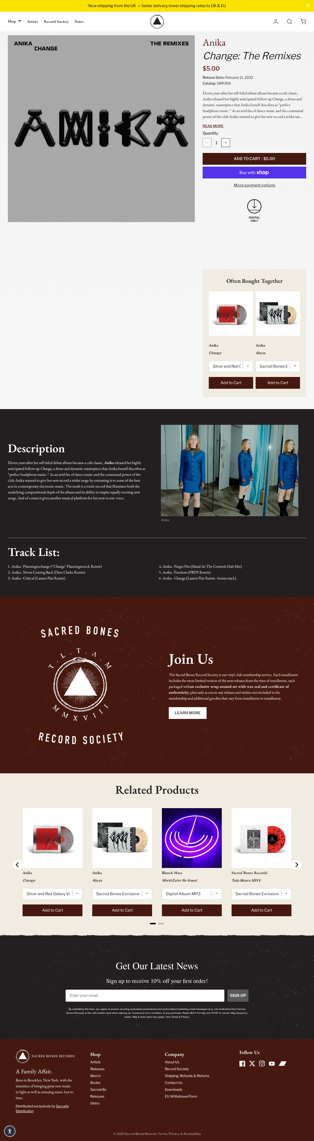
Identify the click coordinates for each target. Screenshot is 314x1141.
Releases (97, 1069)
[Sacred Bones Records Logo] (157, 21)
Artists (32, 21)
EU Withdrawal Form (181, 1096)
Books (95, 1082)
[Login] (276, 21)
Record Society (56, 21)
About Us (172, 1062)
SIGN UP (238, 995)
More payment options (254, 185)
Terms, (163, 1134)
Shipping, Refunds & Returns (187, 1076)
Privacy (174, 1134)
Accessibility (192, 1134)
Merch (95, 1076)
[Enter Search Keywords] (289, 21)
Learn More (188, 713)
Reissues (97, 1096)
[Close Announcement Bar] (308, 5)
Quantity (210, 133)
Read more (213, 126)
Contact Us (174, 1082)
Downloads (173, 1089)
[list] (101, 128)
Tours (79, 21)
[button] (303, 21)
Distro (95, 1103)
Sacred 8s (98, 1089)
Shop (12, 21)
